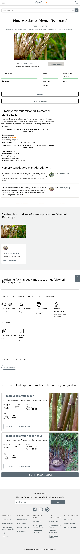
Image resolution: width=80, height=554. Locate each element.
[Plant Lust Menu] (3, 2)
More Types (60, 204)
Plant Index (22, 520)
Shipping (37, 521)
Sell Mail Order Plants (55, 526)
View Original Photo (9, 260)
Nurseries (21, 531)
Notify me (40, 94)
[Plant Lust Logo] (41, 2)
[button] (73, 10)
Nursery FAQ (54, 521)
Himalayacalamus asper (19, 395)
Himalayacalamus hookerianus (23, 435)
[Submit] (76, 10)
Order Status (7, 524)
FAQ (3, 533)
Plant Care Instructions (38, 526)
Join (58, 502)
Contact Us (6, 520)
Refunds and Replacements (8, 528)
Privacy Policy (70, 527)
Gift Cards (21, 524)
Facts (41, 204)
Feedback (6, 536)
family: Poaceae (9, 367)
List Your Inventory (53, 531)
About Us (68, 520)
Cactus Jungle (12, 253)
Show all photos (56, 64)
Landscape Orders (37, 531)
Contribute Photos (53, 537)
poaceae (13, 137)
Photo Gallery (21, 204)
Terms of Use (69, 524)
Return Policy (23, 527)
